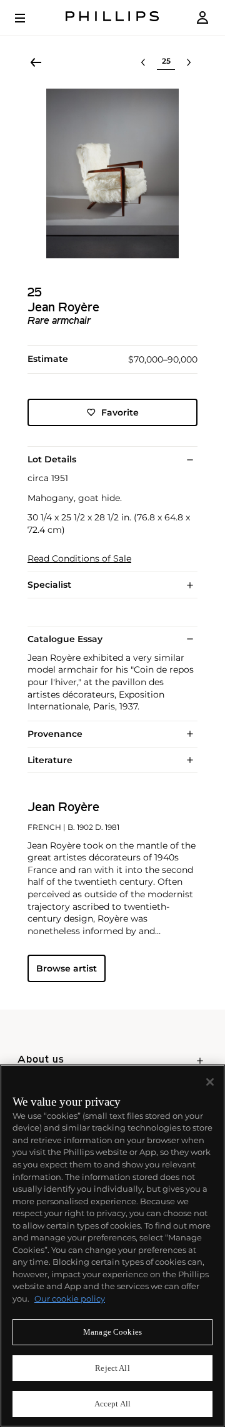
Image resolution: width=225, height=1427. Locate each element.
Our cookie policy (69, 1298)
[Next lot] (189, 62)
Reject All (112, 1368)
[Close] (210, 1082)
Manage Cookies (112, 1332)
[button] (113, 173)
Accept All (112, 1403)
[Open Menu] (28, 18)
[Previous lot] (143, 62)
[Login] (202, 18)
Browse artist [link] (66, 968)
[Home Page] (112, 17)
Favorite (120, 412)
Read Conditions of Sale (79, 558)
